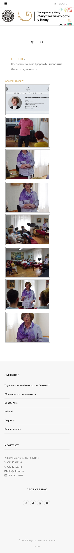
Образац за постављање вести (20, 394)
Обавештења (11, 402)
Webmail (8, 411)
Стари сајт (9, 420)
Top (38, 546)
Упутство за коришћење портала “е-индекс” (27, 385)
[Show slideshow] (14, 81)
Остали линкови (12, 429)
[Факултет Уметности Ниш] (44, 17)
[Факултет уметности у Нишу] (8, 16)
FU (12, 59)
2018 (20, 59)
